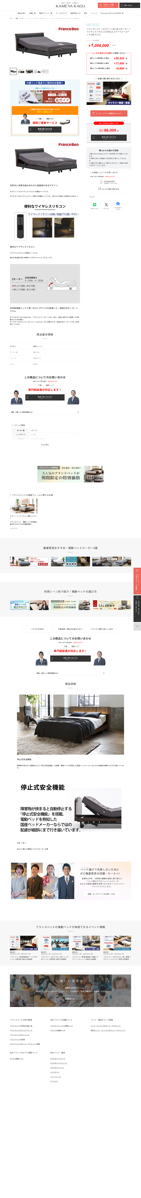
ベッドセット (54, 1072)
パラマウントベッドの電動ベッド (61, 1026)
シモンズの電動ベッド (57, 1030)
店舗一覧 (32, 13)
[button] (13, 71)
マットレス (54, 1081)
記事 (85, 13)
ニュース (94, 13)
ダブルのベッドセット (57, 1059)
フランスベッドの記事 (17, 1039)
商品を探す (22, 13)
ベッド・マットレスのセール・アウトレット (106, 1026)
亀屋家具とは (75, 13)
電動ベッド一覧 (19, 18)
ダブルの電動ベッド (16, 1059)
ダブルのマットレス (57, 1068)
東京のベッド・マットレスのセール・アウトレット (108, 1030)
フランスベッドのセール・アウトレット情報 (25, 1044)
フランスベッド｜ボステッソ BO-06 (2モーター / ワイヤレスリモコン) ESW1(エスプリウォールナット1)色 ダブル (53, 18)
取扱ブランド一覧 (45, 13)
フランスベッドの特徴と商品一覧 (21, 1026)
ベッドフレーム (55, 1077)
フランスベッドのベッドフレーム (21, 1030)
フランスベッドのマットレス (19, 1035)
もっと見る (45, 444)
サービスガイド (61, 13)
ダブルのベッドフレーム (58, 1063)
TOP (11, 18)
